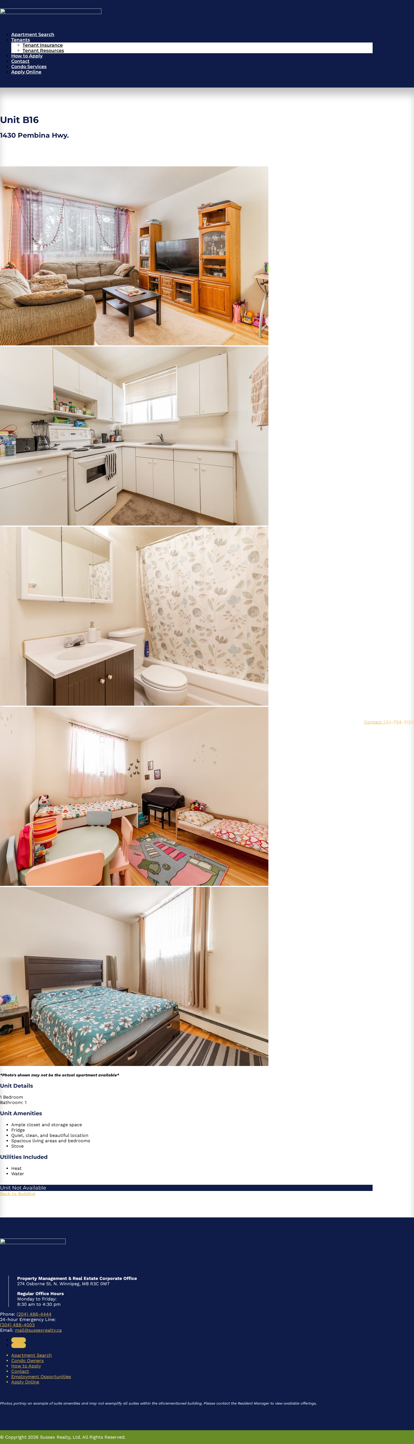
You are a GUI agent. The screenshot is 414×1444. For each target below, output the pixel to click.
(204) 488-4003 (17, 1324)
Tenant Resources (43, 50)
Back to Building (17, 1193)
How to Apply (27, 56)
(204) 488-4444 (34, 1314)
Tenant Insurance (43, 45)
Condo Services (28, 66)
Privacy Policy (399, 722)
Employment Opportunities (41, 1376)
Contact (20, 61)
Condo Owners (27, 1360)
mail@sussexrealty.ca (38, 1330)
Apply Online (26, 72)
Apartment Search (32, 34)
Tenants (20, 40)
